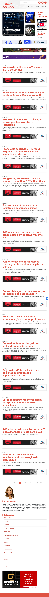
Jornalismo (7, 524)
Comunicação (7, 517)
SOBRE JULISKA (31, 6)
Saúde (5, 566)
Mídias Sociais (7, 531)
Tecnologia (7, 545)
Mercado (6, 521)
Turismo (6, 556)
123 (41, 483)
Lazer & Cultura (8, 549)
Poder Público (7, 563)
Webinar (6, 559)
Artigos (6, 542)
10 (30, 483)
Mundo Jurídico (8, 552)
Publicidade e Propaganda (11, 535)
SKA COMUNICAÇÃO (41, 6)
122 (37, 483)
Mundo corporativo (9, 528)
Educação (6, 538)
